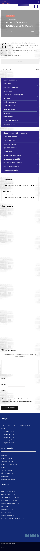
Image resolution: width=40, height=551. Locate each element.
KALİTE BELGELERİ (10, 102)
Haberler (10, 15)
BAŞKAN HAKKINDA (10, 80)
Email (3, 384)
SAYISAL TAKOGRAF (10, 137)
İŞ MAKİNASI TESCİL (10, 148)
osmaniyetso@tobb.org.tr (9, 440)
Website (3, 390)
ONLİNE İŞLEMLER (24, 5)
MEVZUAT (7, 98)
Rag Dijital (12, 543)
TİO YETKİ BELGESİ (10, 144)
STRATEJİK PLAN (9, 106)
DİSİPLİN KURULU (7, 473)
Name (3, 378)
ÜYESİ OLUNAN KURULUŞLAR (13, 95)
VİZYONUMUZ (8, 117)
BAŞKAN (4, 455)
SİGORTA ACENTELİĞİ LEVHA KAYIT (15, 133)
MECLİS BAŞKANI (6, 458)
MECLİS (3, 467)
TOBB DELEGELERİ (7, 470)
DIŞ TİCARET (8, 151)
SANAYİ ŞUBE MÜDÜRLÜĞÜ (12, 155)
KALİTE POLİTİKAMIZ (11, 120)
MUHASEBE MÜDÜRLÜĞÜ (12, 159)
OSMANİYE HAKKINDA (11, 87)
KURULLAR (4, 476)
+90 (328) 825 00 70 (8, 431)
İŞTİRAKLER (8, 91)
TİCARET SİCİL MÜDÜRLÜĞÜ (13, 162)
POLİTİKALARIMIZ (10, 109)
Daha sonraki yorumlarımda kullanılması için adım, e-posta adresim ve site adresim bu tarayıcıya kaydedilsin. (20, 400)
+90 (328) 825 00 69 (8, 434)
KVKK (3, 547)
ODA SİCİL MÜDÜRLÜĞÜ (11, 166)
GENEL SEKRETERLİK (11, 170)
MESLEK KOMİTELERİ (8, 479)
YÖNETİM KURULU (7, 461)
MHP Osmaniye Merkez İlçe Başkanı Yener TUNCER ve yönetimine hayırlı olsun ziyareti (19, 340)
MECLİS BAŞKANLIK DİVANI (10, 464)
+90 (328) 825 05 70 (8, 443)
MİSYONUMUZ (8, 113)
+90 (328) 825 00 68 (8, 437)
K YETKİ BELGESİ (9, 140)
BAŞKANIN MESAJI (10, 124)
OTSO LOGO (7, 83)
